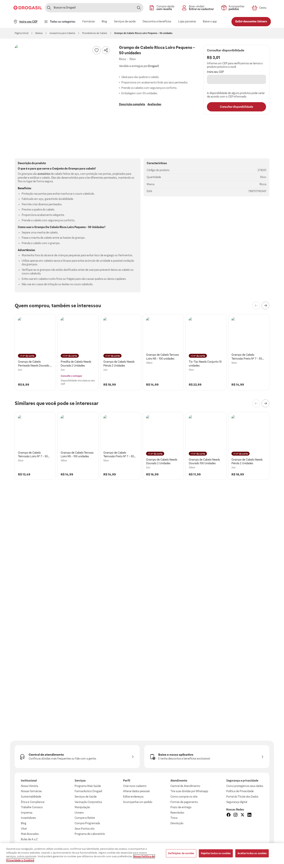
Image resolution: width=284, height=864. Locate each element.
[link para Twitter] (242, 815)
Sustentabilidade (31, 796)
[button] (63, 93)
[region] (142, 853)
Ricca (262, 184)
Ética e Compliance (32, 802)
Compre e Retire (85, 817)
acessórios (43, 173)
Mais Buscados (30, 833)
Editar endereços (133, 796)
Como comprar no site (183, 796)
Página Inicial (21, 33)
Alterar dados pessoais (136, 791)
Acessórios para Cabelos (62, 33)
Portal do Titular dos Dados (242, 796)
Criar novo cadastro (134, 786)
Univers (79, 812)
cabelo (90, 168)
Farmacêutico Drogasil (88, 791)
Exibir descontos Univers (251, 21)
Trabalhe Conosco (32, 807)
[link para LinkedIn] (249, 815)
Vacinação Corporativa (88, 802)
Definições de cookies (181, 853)
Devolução (176, 823)
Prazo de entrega (180, 807)
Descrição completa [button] (132, 104)
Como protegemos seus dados (244, 786)
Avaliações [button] (154, 104)
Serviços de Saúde (86, 796)
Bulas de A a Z (29, 839)
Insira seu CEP (215, 71)
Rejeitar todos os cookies (216, 853)
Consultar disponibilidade (236, 106)
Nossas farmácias (31, 791)
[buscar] (139, 8)
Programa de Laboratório (90, 833)
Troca (173, 817)
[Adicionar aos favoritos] (96, 50)
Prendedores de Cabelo (94, 33)
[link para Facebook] (228, 815)
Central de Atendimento (185, 786)
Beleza (39, 33)
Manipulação (82, 807)
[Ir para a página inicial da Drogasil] (27, 7)
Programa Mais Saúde (88, 786)
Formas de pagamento (184, 802)
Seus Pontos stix (85, 828)
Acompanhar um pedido (137, 802)
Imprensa (26, 812)
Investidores (28, 817)
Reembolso (177, 812)
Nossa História (29, 786)
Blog (23, 823)
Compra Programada (87, 823)
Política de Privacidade (240, 791)
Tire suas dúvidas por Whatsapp (189, 791)
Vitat (24, 828)
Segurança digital (236, 802)
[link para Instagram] (235, 815)
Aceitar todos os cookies (252, 853)
